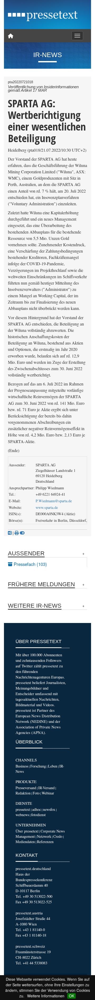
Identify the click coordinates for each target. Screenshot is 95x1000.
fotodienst (38, 814)
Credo (57, 836)
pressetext (23, 809)
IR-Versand (46, 787)
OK (71, 995)
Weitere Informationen (45, 995)
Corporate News (53, 831)
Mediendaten (25, 841)
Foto (36, 793)
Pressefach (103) (29, 564)
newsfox (49, 809)
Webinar (48, 793)
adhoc (36, 809)
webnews (22, 814)
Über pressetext (27, 831)
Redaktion (23, 793)
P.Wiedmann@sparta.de (54, 500)
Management (25, 836)
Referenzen (45, 841)
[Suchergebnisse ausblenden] (22, 533)
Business (22, 766)
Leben (52, 766)
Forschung (38, 766)
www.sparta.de (47, 507)
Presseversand (26, 787)
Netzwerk (44, 836)
